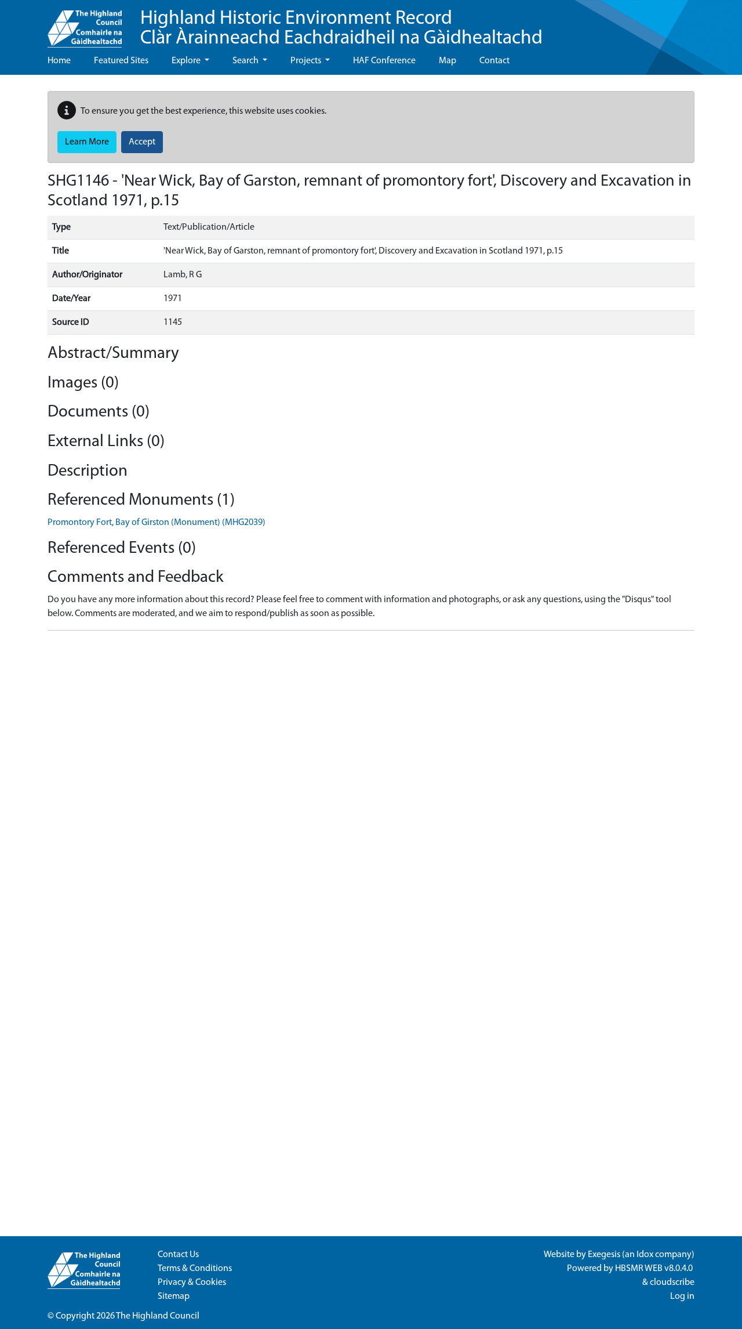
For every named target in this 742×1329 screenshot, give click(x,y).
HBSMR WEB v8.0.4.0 (654, 1268)
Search (246, 61)
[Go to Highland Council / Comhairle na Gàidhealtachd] (85, 23)
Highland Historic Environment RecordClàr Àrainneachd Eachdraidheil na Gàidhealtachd (341, 28)
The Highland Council (157, 1316)
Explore (187, 61)
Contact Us (178, 1254)
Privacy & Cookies (192, 1282)
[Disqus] (371, 785)
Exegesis (604, 1254)
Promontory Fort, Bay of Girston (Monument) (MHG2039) (156, 522)
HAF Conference (384, 61)
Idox (644, 1254)
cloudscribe (672, 1282)
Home (59, 61)
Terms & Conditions (195, 1268)
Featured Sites (121, 61)
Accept (142, 142)
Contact (494, 61)
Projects (306, 61)
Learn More (87, 142)
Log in (682, 1296)
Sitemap (174, 1296)
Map (447, 61)
